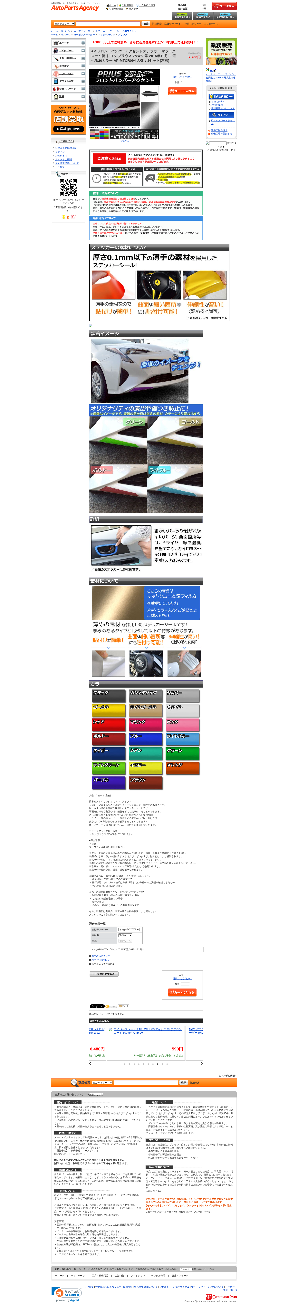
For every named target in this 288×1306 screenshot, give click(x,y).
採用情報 (127, 1286)
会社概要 (60, 167)
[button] (66, 1294)
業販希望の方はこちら (223, 108)
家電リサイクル (181, 1286)
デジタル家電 (66, 81)
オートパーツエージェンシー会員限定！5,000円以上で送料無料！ (221, 77)
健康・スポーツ (67, 88)
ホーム (112, 5)
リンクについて (215, 1286)
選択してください (182, 77)
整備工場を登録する (221, 133)
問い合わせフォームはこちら (69, 1154)
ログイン (60, 152)
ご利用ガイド (67, 141)
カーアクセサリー (83, 31)
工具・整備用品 (67, 58)
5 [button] (144, 1064)
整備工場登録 (202, 16)
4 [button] (139, 1064)
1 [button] (125, 1064)
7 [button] (153, 1064)
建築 (61, 96)
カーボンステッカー (84, 34)
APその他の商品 (100, 960)
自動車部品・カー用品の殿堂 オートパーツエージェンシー (75, 8)
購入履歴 (133, 8)
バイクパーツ (66, 50)
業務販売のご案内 (225, 16)
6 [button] (148, 1064)
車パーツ (66, 31)
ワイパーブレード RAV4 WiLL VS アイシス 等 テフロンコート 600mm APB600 (148, 1031)
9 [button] (162, 1064)
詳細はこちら (96, 1094)
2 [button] (129, 1064)
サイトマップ (198, 1286)
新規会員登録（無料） (221, 97)
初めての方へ (218, 101)
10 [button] (167, 1064)
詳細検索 (157, 23)
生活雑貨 (64, 65)
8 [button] (158, 1064)
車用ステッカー (193, 23)
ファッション (66, 73)
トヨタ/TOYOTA (106, 34)
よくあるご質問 (147, 5)
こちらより (186, 1269)
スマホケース (211, 23)
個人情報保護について (67, 163)
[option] (146, 1043)
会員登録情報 (116, 8)
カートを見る (224, 6)
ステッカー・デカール (107, 31)
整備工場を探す (182, 16)
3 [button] (134, 1064)
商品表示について (100, 956)
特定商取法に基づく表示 (108, 1286)
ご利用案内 (127, 5)
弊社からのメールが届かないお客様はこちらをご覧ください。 (181, 1212)
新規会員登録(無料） (66, 148)
